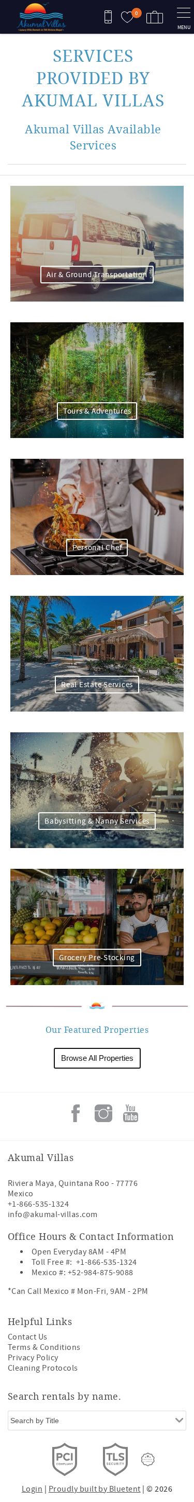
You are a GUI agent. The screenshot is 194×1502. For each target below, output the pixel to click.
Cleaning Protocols (43, 1368)
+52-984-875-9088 (100, 1272)
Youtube (131, 1113)
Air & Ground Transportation (97, 275)
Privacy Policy (33, 1358)
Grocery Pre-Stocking (97, 958)
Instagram (103, 1113)
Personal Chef (97, 548)
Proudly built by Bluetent (95, 1489)
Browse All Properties (97, 1058)
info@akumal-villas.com (53, 1214)
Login (32, 1489)
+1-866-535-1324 (38, 1204)
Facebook (75, 1113)
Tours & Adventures (97, 411)
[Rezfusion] (148, 1459)
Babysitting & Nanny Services (97, 821)
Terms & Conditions (44, 1347)
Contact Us (28, 1337)
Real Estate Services (97, 685)
